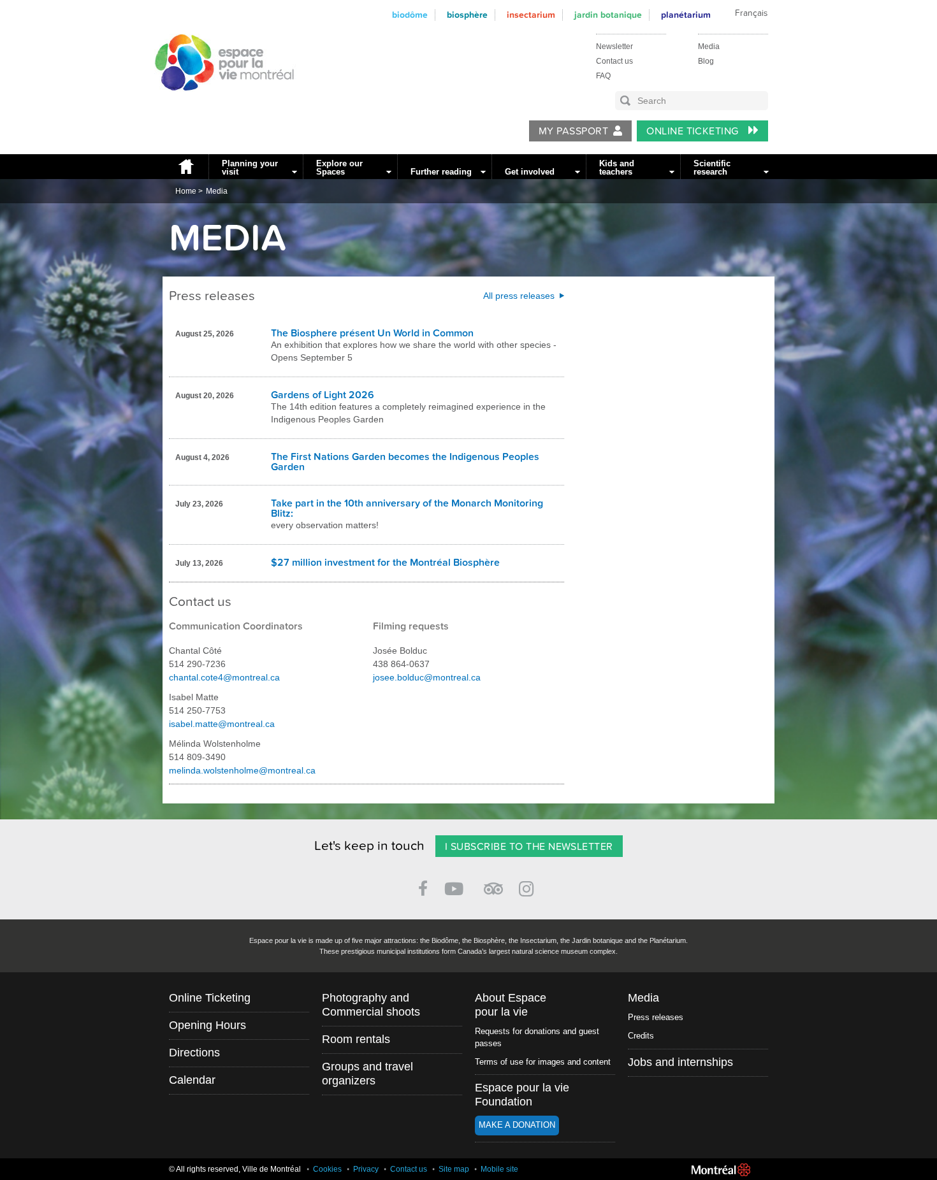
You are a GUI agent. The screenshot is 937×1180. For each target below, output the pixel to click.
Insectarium (531, 15)
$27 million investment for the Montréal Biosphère (385, 562)
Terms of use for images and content (543, 1062)
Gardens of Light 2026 (322, 395)
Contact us (614, 61)
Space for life (220, 102)
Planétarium (686, 15)
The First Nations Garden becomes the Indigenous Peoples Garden (405, 461)
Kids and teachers (616, 167)
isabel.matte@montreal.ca (222, 724)
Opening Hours (207, 1025)
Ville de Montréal (721, 1169)
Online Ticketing (693, 131)
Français (751, 13)
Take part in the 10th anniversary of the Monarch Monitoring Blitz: (407, 508)
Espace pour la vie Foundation (522, 1094)
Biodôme (410, 15)
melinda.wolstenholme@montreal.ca (242, 770)
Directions (194, 1052)
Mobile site (499, 1169)
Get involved (530, 171)
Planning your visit (250, 167)
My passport (573, 131)
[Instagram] (529, 886)
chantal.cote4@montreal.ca (224, 677)
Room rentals (356, 1039)
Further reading (441, 171)
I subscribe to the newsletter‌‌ (529, 846)
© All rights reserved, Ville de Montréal (235, 1169)
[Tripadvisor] (493, 883)
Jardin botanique (608, 15)
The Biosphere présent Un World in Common (372, 333)
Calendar (192, 1080)
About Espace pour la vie (510, 1004)
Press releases (655, 1017)
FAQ (603, 75)
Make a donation (517, 1125)
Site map (454, 1169)
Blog (706, 61)
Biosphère (467, 15)
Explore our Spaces (339, 167)
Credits (641, 1035)
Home (185, 166)
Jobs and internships (680, 1062)
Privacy (366, 1169)
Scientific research (712, 167)
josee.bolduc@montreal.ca (427, 677)
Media (709, 46)
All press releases (519, 296)
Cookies (327, 1169)
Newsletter (614, 46)
